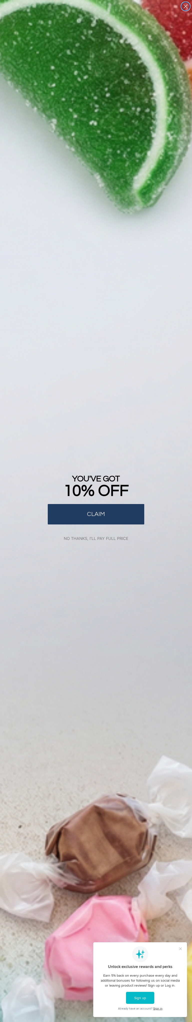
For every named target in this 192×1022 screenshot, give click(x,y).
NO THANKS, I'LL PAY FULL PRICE (96, 538)
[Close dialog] (185, 6)
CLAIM (96, 514)
